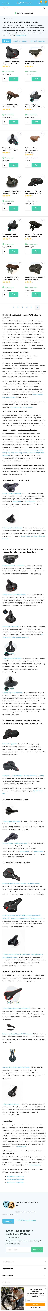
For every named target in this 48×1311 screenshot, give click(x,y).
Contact (8, 1221)
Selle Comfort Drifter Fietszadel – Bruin (10, 106)
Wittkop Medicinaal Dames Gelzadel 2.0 (33, 192)
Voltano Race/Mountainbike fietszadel (16, 1008)
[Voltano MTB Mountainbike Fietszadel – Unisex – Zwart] (12, 1091)
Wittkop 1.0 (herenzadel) (11, 884)
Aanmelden (37, 1249)
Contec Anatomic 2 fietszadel (13, 565)
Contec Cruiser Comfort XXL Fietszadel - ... (34, 278)
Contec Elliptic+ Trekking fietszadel (15, 843)
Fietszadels (8, 18)
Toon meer (20, 35)
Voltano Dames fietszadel (11, 658)
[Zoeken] (44, 8)
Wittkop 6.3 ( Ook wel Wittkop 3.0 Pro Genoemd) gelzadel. (23, 776)
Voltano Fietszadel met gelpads (14, 594)
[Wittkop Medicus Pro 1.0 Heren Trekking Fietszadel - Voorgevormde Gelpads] (13, 905)
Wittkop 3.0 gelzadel (9, 744)
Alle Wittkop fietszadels (15, 1177)
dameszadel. (31, 501)
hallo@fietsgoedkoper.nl (25, 1220)
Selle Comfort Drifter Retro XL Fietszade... (10, 278)
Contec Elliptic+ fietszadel (11, 493)
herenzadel (17, 501)
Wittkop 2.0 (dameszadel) (30, 884)
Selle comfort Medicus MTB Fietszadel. (16, 1067)
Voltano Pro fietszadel (10, 626)
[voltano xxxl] (10, 683)
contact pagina (34, 1165)
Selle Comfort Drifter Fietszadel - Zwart (33, 235)
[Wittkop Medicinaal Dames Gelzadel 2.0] (11, 874)
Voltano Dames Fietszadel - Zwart (9, 149)
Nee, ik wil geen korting (35, 1307)
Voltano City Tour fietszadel (12, 528)
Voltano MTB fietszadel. (10, 1104)
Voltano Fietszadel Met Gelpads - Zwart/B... (11, 192)
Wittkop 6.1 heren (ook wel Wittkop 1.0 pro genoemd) (21, 915)
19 (31, 307)
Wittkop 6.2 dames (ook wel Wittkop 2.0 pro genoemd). (22, 918)
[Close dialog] (46, 1288)
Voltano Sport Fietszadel (11, 821)
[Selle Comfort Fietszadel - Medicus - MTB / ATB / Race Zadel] (12, 1055)
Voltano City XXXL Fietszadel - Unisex (10, 235)
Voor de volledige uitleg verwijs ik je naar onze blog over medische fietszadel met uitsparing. (23, 452)
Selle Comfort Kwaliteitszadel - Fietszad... (32, 150)
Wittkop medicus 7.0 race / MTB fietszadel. (17, 1034)
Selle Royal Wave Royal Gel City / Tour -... (34, 63)
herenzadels (27, 407)
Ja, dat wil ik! (35, 1304)
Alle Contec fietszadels (15, 1182)
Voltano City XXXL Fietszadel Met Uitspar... (35, 106)
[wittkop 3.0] (10, 734)
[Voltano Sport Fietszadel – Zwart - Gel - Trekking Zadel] (11, 811)
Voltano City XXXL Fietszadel (12, 693)
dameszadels (15, 407)
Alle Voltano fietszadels (15, 1179)
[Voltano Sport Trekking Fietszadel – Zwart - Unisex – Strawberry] (13, 940)
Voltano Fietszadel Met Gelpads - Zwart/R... (11, 63)
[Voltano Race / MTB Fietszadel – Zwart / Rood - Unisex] (13, 994)
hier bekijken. (22, 1147)
